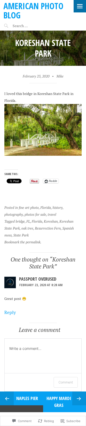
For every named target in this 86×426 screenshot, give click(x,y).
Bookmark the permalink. (22, 242)
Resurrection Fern (48, 228)
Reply (10, 312)
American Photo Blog (33, 10)
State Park (21, 235)
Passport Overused (37, 279)
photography (13, 214)
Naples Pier (27, 398)
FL (28, 221)
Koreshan (51, 221)
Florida (45, 207)
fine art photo (29, 207)
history (58, 207)
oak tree (27, 228)
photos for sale (35, 214)
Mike (60, 76)
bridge (20, 221)
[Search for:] (31, 26)
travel (52, 214)
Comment (65, 382)
